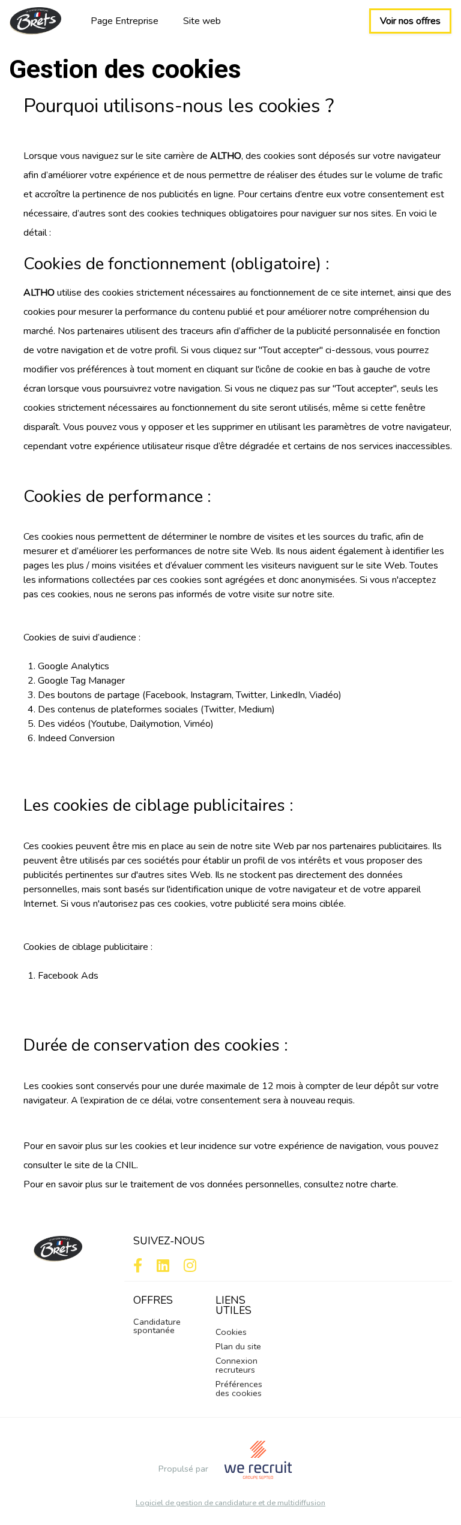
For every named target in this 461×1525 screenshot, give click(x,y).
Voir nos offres (410, 21)
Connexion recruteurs (236, 1365)
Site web (202, 21)
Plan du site (238, 1346)
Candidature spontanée (157, 1326)
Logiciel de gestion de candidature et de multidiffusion (230, 1503)
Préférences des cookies (238, 1388)
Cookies (231, 1332)
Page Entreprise (124, 21)
